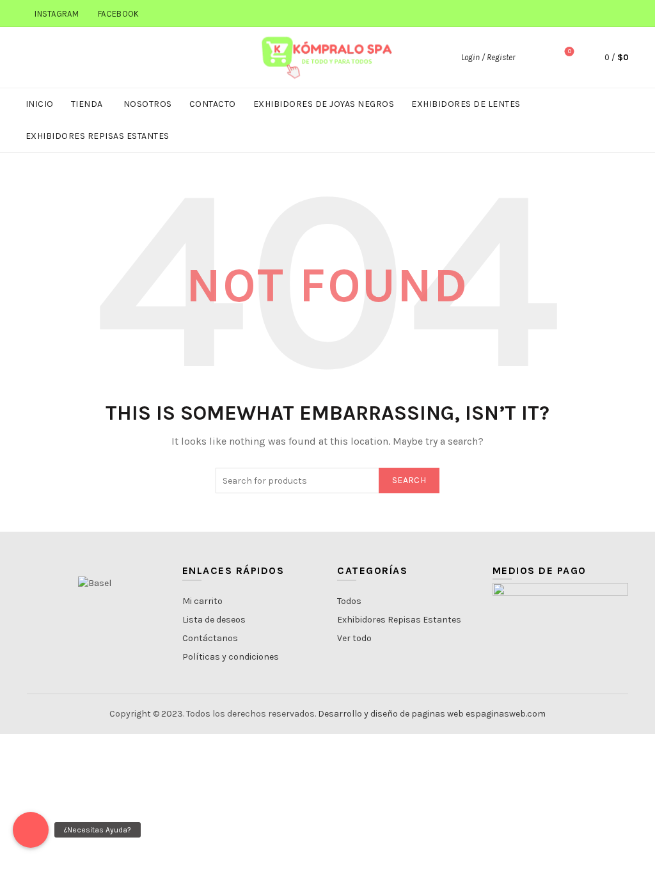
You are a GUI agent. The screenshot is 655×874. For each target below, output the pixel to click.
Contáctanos (210, 638)
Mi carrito (202, 601)
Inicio (40, 104)
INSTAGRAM (57, 14)
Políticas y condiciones (230, 656)
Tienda (87, 104)
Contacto (212, 104)
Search (409, 480)
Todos (349, 601)
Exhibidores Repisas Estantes (98, 136)
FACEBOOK (118, 14)
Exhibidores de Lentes (466, 104)
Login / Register (488, 57)
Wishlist (569, 51)
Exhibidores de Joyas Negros (324, 104)
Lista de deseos (214, 619)
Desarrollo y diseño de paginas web (391, 713)
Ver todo (354, 638)
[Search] (533, 57)
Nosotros (147, 104)
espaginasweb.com (506, 713)
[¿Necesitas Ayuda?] (31, 830)
